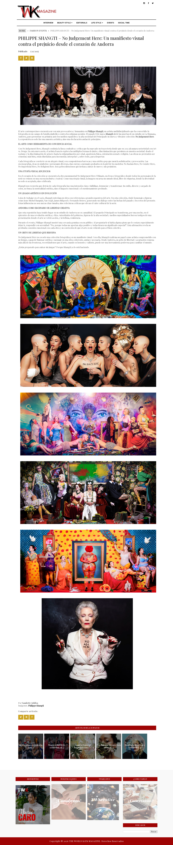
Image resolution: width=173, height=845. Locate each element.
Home (22, 30)
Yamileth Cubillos (30, 703)
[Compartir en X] (26, 58)
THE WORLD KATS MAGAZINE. (85, 841)
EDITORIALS (81, 23)
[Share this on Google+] (31, 58)
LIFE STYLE (96, 23)
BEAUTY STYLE (64, 23)
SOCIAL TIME (124, 23)
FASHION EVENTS (38, 30)
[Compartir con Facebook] (20, 58)
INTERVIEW (48, 23)
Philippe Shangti (36, 705)
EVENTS (110, 23)
